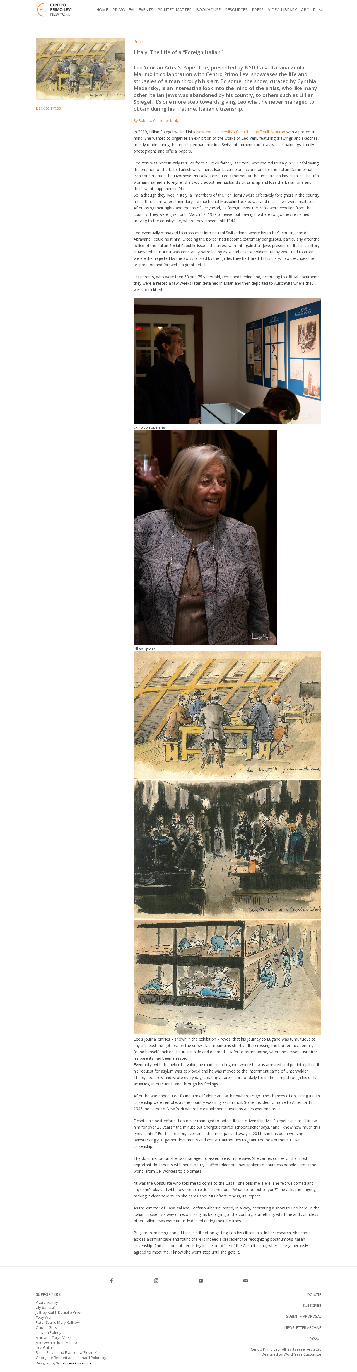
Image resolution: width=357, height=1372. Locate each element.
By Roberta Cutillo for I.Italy (156, 120)
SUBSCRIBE (312, 1305)
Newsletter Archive (302, 1327)
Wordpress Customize (74, 1363)
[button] (321, 10)
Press (139, 41)
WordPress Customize (302, 1354)
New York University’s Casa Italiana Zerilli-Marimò (240, 131)
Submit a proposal (303, 1316)
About (315, 1338)
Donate (314, 1294)
